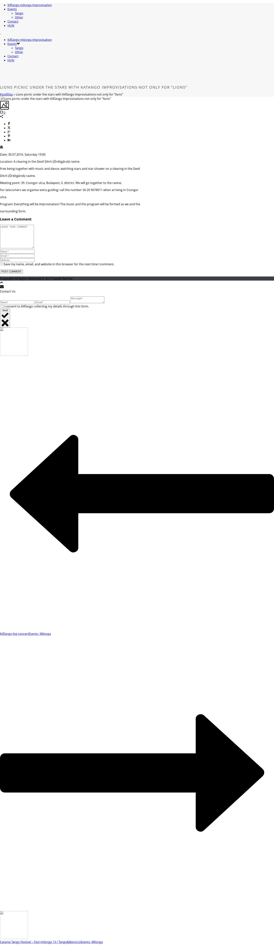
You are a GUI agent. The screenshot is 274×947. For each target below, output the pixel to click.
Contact (12, 21)
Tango (19, 13)
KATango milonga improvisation (29, 5)
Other (19, 17)
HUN (10, 26)
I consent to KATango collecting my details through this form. (46, 306)
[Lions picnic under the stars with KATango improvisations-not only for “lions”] (0, 99)
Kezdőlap (6, 94)
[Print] (1, 147)
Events (12, 9)
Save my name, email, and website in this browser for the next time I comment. (59, 264)
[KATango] (0, 33)
